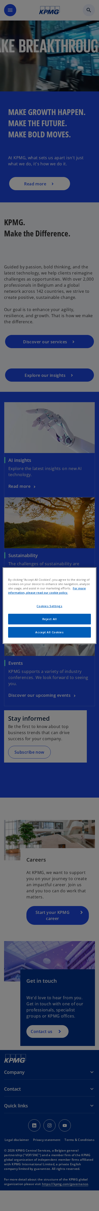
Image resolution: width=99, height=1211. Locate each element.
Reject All (49, 619)
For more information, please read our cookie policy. (47, 590)
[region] (50, 605)
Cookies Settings (49, 606)
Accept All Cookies (49, 632)
